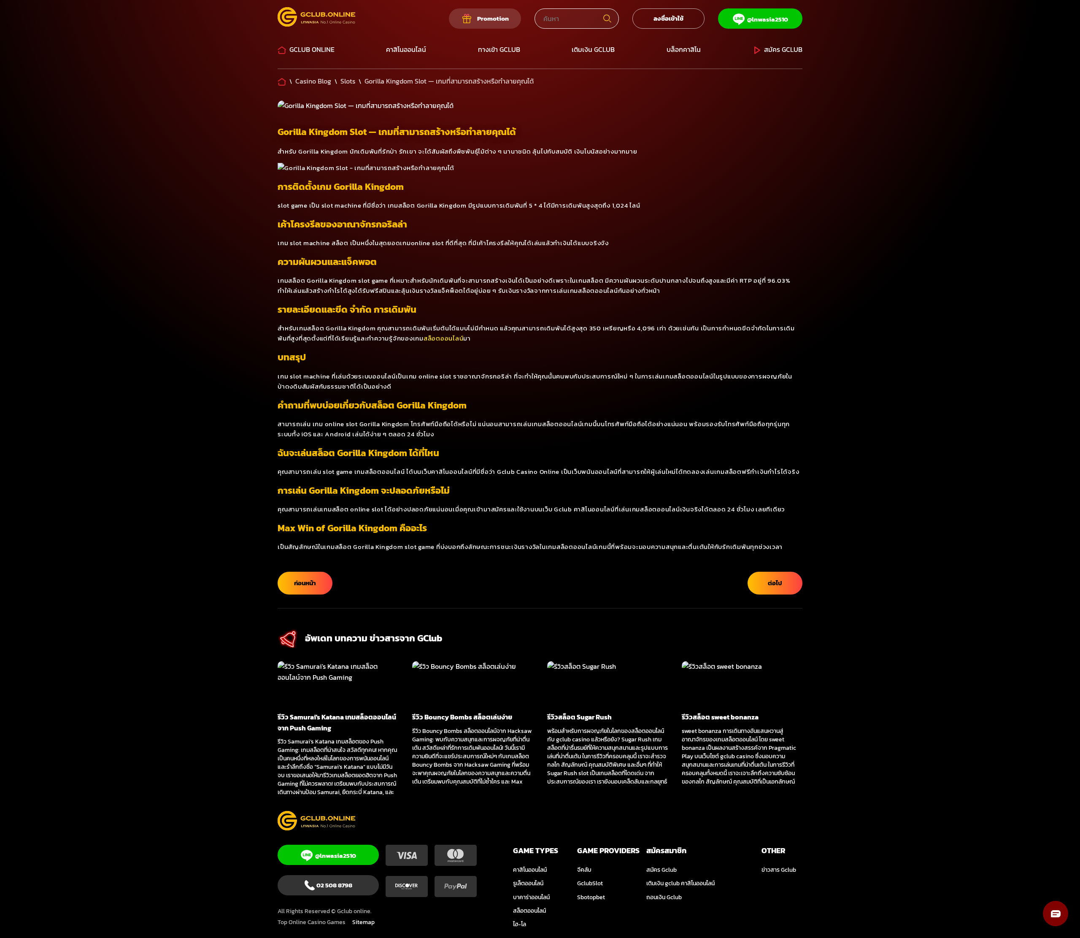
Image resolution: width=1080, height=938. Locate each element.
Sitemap (363, 922)
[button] (1055, 913)
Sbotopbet (591, 897)
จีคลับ (584, 869)
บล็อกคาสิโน (684, 49)
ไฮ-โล (519, 924)
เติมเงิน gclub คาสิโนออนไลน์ (680, 883)
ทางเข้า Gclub (499, 49)
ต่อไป (775, 583)
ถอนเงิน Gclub (664, 897)
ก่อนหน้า (305, 583)
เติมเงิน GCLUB (593, 49)
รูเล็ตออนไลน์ (528, 883)
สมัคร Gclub (783, 49)
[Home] (282, 81)
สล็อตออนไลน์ (444, 338)
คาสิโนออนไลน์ (406, 49)
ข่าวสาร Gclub (778, 869)
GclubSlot (590, 883)
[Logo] (316, 18)
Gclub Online (312, 49)
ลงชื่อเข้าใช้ (668, 18)
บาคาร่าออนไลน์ (531, 897)
